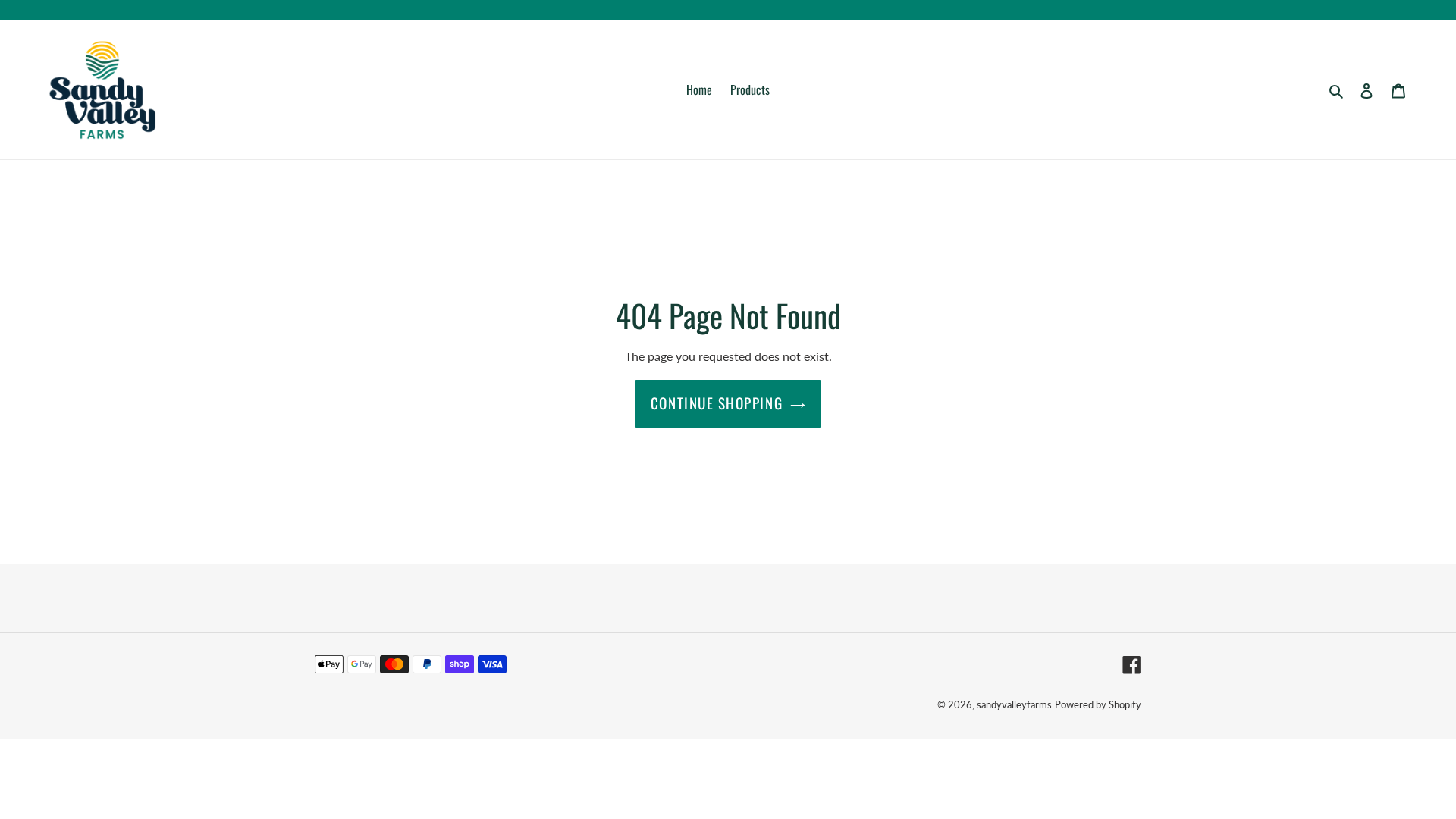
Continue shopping (717, 403)
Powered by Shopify (1098, 704)
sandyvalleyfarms (1014, 704)
